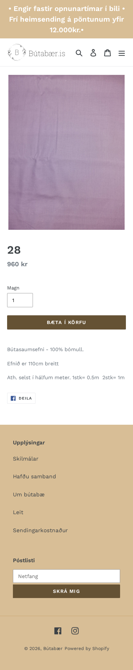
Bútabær (53, 648)
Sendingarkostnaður (40, 530)
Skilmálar (25, 458)
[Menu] (122, 52)
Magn (13, 288)
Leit (18, 512)
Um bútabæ (29, 494)
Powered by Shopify (87, 648)
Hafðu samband (34, 476)
